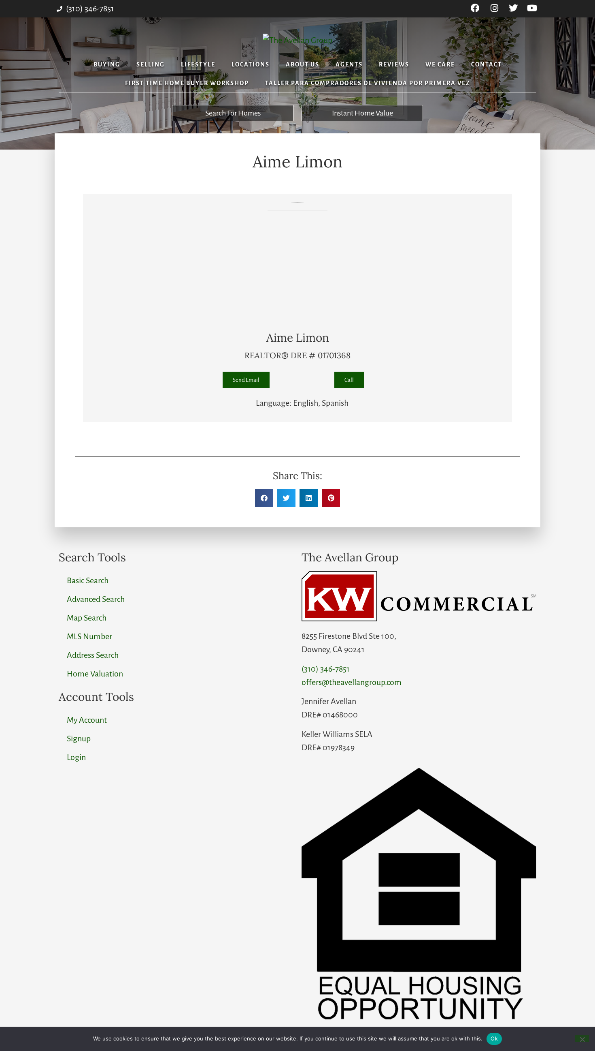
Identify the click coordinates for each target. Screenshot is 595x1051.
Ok (494, 1038)
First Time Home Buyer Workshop (187, 83)
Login (76, 757)
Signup (79, 738)
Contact (486, 64)
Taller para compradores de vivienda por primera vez (367, 83)
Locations (251, 64)
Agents (349, 64)
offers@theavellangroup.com (352, 682)
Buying (107, 64)
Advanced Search (96, 599)
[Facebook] (475, 8)
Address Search (93, 655)
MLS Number (89, 636)
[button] (264, 498)
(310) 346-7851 (326, 668)
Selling (150, 64)
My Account (87, 719)
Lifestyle (198, 64)
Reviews (394, 64)
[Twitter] (513, 8)
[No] (582, 1038)
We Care (440, 64)
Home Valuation (95, 673)
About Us (302, 64)
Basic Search (87, 580)
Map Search (86, 617)
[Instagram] (494, 8)
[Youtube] (532, 8)
